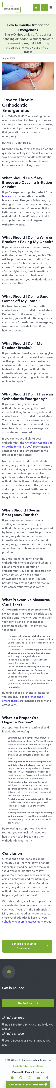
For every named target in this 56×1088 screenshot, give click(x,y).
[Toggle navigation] (51, 7)
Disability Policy (20, 1066)
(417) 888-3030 (15, 1018)
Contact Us (25, 1003)
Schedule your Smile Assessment (24, 946)
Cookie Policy (36, 1066)
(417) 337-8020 (15, 1034)
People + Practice (34, 1072)
